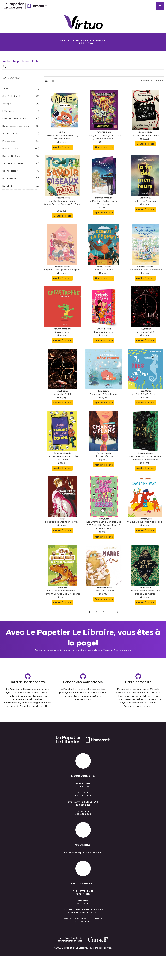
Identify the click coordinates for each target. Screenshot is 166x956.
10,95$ (104, 273)
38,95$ (146, 597)
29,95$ (63, 211)
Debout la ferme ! (104, 269)
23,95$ (63, 142)
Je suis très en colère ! (145, 394)
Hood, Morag (145, 391)
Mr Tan (62, 132)
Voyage (6, 103)
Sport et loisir (9, 170)
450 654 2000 (83, 786)
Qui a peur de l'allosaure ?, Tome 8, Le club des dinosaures (62, 592)
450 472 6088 (83, 814)
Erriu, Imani (145, 587)
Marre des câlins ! (104, 590)
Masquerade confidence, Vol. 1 (62, 521)
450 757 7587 (83, 795)
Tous (5, 88)
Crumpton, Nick (62, 197)
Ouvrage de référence (14, 118)
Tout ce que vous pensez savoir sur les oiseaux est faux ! (62, 204)
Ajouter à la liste (62, 147)
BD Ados (7, 185)
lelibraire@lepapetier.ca (83, 852)
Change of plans (104, 456)
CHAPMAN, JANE (104, 587)
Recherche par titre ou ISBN (20, 61)
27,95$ (63, 463)
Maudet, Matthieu (62, 328)
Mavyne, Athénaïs (103, 197)
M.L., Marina (145, 328)
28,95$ (104, 594)
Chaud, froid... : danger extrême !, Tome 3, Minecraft (104, 137)
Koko (62, 518)
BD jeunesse (9, 178)
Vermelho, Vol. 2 (62, 394)
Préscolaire (8, 141)
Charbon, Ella (145, 518)
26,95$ (63, 335)
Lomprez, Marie (104, 328)
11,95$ (62, 597)
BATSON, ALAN (104, 132)
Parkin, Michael (104, 266)
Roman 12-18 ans (11, 155)
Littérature (8, 111)
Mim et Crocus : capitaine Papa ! (145, 521)
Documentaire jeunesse (15, 126)
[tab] (46, 80)
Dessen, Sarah (104, 453)
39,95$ (146, 139)
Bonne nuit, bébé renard (104, 394)
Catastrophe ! (62, 331)
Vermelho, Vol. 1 (145, 331)
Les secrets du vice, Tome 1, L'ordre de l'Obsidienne (145, 458)
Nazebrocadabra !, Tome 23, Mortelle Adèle (62, 137)
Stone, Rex (62, 587)
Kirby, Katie (104, 518)
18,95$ (104, 142)
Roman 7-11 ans (10, 148)
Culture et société (12, 163)
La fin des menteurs (145, 200)
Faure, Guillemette (62, 453)
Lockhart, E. (145, 197)
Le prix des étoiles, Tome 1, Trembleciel (104, 202)
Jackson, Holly (145, 132)
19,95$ (104, 397)
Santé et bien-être (12, 96)
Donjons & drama (103, 331)
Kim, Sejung (103, 391)
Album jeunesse (11, 133)
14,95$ (63, 525)
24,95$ (146, 397)
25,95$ (146, 273)
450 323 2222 (83, 805)
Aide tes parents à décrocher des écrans (62, 458)
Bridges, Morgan (145, 453)
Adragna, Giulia (62, 266)
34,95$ (146, 204)
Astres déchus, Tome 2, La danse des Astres (145, 592)
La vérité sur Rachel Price (145, 135)
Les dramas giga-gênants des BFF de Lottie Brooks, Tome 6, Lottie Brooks (103, 525)
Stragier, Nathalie (145, 266)
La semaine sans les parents (145, 269)
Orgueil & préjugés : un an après (62, 269)
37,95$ (104, 532)
